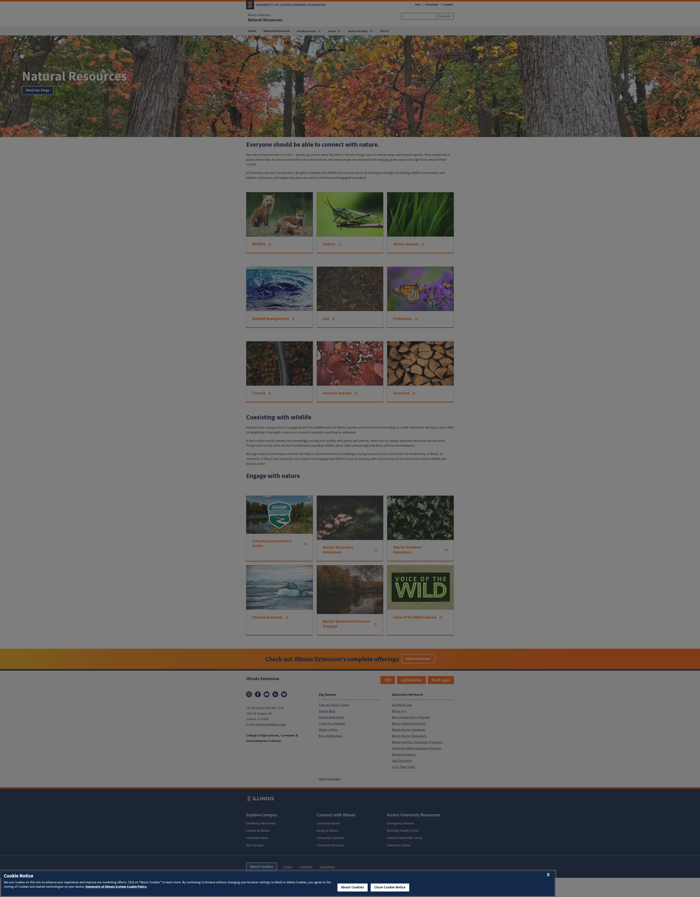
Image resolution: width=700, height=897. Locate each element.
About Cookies (352, 887)
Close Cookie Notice (390, 887)
